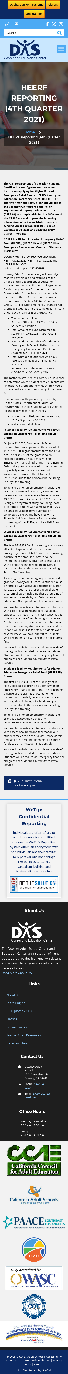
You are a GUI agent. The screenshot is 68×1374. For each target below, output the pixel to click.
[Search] (60, 32)
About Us (13, 995)
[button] (7, 24)
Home (30, 132)
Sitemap (39, 1364)
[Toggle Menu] (61, 49)
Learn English (16, 1003)
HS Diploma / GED (19, 1011)
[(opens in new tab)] (34, 1160)
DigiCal (46, 1370)
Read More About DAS (17, 973)
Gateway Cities (16, 1043)
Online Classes (16, 1027)
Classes (11, 1019)
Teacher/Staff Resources (23, 1035)
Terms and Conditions (36, 1360)
